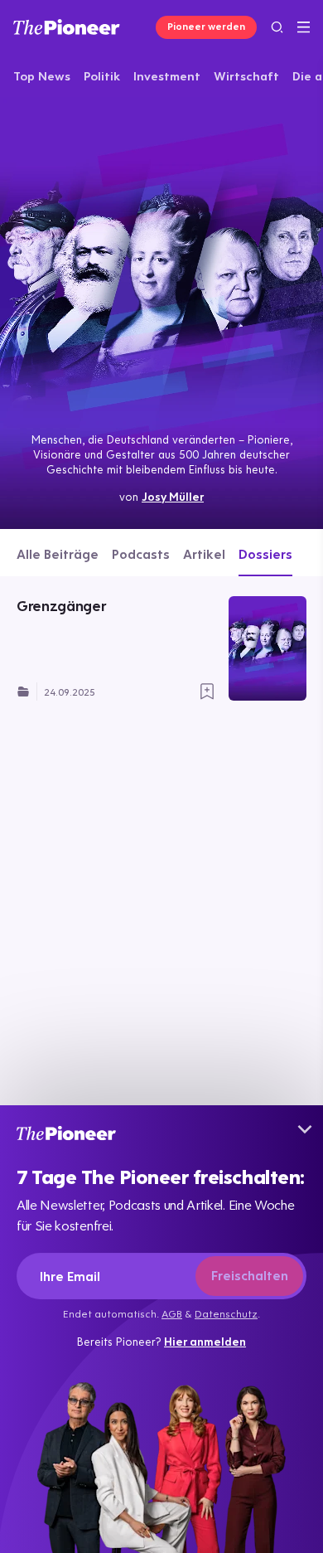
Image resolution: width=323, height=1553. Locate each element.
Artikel (204, 554)
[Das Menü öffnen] (303, 27)
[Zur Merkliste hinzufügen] (207, 691)
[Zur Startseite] (66, 27)
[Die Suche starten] (277, 27)
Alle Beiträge (58, 554)
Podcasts (141, 554)
